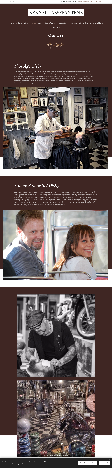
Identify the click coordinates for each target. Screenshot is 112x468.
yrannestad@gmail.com (85, 1)
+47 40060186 (98, 1)
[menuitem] (12, 23)
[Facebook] (10, 1)
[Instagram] (13, 1)
